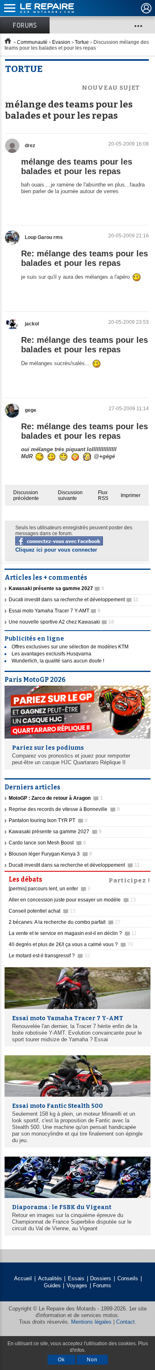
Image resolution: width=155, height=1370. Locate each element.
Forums (24, 25)
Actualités (50, 1278)
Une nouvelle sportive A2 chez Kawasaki (61, 622)
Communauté (32, 42)
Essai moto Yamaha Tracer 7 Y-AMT (54, 611)
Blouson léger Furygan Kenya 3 (50, 854)
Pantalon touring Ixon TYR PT (48, 820)
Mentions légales (91, 1322)
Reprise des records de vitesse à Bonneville (64, 809)
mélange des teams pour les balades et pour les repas (76, 166)
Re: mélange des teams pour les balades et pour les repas (84, 258)
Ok (61, 1360)
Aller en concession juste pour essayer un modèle (72, 900)
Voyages (77, 1285)
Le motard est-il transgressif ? (49, 956)
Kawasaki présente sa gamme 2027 (55, 831)
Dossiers (100, 1278)
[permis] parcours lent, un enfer (50, 889)
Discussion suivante (70, 495)
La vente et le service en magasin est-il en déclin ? (73, 933)
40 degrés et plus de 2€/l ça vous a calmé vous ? (71, 944)
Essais (76, 1278)
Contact (125, 1322)
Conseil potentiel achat (42, 911)
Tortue (82, 42)
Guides (52, 1285)
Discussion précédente (26, 495)
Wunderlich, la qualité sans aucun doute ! (58, 661)
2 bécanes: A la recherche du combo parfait (65, 922)
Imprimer (131, 495)
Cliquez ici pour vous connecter (56, 550)
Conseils (127, 1278)
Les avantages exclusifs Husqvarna (51, 654)
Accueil (23, 1278)
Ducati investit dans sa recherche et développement (73, 600)
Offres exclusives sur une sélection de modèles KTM (70, 647)
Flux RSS (103, 495)
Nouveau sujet (111, 87)
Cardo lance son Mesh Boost (47, 843)
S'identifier (146, 8)
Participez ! (129, 879)
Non (92, 1360)
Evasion (61, 42)
